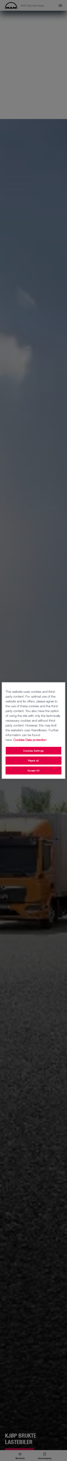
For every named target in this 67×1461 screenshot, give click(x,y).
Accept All (34, 770)
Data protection (36, 740)
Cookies (19, 740)
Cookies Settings (33, 750)
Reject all (33, 760)
